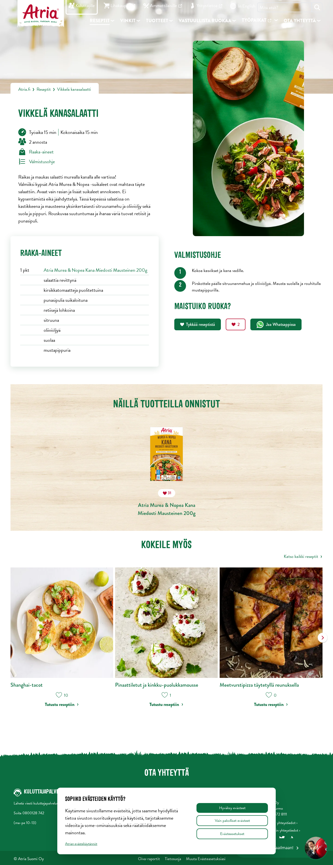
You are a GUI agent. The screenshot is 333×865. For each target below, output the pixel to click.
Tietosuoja (173, 859)
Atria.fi (24, 89)
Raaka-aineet (41, 151)
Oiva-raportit (149, 859)
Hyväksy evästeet (232, 808)
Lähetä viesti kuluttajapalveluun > (38, 803)
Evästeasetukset (232, 834)
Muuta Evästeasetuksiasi (205, 859)
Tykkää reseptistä (200, 324)
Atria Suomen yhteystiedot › (276, 823)
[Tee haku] (317, 7)
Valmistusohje (42, 161)
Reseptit (44, 89)
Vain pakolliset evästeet (232, 821)
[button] (322, 641)
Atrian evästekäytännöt (81, 843)
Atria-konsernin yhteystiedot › (277, 830)
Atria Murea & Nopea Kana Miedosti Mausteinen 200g (95, 270)
